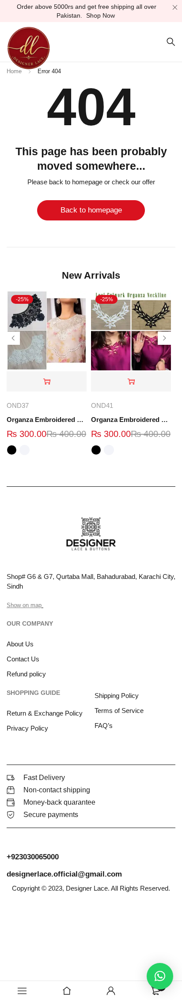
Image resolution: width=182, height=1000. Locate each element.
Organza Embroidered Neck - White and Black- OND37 (47, 419)
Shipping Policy (117, 695)
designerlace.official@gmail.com (64, 874)
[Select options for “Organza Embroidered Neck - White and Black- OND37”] (47, 381)
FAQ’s (104, 725)
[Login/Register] (111, 991)
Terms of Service (119, 710)
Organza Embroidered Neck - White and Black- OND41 (131, 419)
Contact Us (23, 659)
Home (14, 71)
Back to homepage (91, 210)
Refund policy (26, 674)
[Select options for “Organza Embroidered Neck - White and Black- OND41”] (131, 381)
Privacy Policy (27, 728)
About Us (20, 644)
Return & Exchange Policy (45, 713)
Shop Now (100, 15)
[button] (160, 976)
